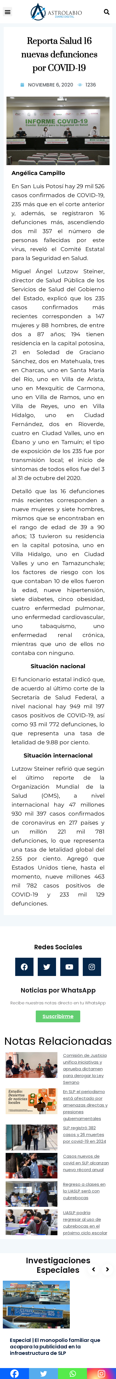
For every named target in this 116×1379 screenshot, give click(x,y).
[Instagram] (92, 967)
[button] (7, 11)
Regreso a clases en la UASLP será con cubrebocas (84, 1191)
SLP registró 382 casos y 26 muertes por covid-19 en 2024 (84, 1134)
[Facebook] (24, 967)
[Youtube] (69, 967)
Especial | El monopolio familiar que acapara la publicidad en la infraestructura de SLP (55, 1347)
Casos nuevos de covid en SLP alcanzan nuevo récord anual (86, 1163)
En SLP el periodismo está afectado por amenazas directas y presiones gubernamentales (85, 1105)
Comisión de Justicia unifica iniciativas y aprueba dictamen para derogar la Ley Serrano (85, 1068)
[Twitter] (47, 967)
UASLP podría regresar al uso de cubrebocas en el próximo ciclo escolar (85, 1223)
